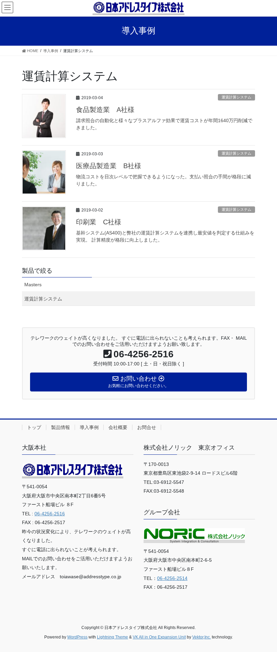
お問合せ (146, 427)
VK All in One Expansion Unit (159, 637)
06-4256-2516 (49, 513)
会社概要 (117, 427)
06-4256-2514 (172, 578)
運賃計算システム (236, 97)
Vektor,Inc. (201, 637)
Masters (33, 284)
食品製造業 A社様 (105, 109)
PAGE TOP (264, 626)
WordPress (77, 637)
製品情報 (60, 427)
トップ (34, 427)
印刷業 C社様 (98, 222)
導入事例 (89, 427)
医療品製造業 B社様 (108, 166)
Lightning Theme (112, 637)
